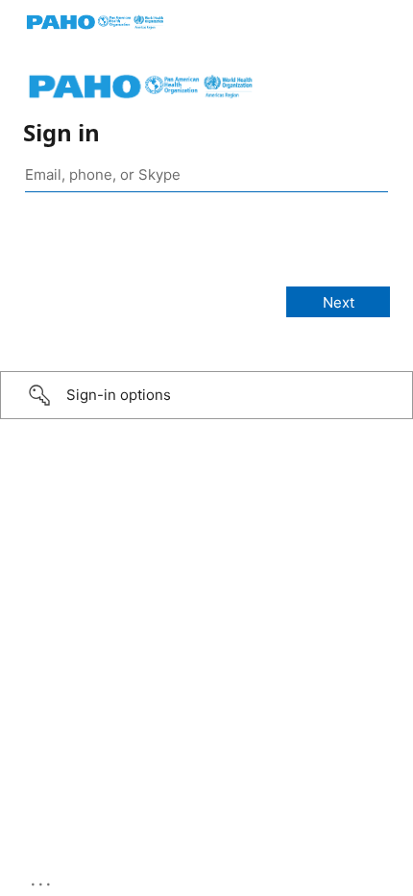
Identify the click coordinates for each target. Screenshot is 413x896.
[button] (206, 395)
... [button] (42, 879)
